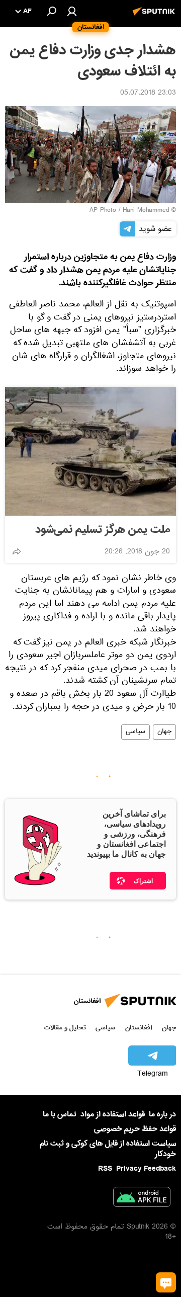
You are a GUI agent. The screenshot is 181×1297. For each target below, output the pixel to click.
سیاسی (135, 732)
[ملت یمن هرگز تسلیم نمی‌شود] (90, 451)
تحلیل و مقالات (65, 1027)
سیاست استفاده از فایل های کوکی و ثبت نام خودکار (108, 1149)
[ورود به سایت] (72, 11)
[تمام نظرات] (166, 1282)
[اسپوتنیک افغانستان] (155, 17)
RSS (105, 1169)
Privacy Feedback (146, 1169)
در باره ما (162, 1114)
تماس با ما (59, 1114)
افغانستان (138, 1027)
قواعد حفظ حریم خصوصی (135, 1129)
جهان (164, 732)
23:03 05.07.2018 (148, 94)
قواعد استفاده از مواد (112, 1114)
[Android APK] (142, 1199)
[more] (17, 551)
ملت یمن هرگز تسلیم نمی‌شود (102, 530)
